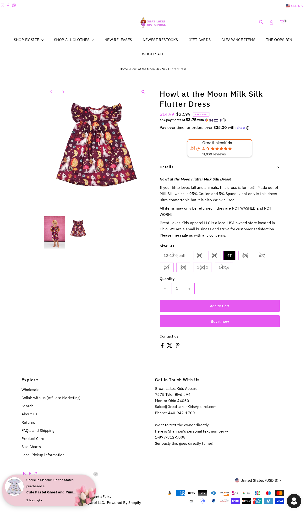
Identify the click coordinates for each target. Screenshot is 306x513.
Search (27, 405)
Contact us (169, 336)
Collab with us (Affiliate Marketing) (51, 397)
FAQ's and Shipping (38, 430)
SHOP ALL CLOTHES (72, 39)
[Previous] (51, 91)
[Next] (63, 91)
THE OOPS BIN (279, 39)
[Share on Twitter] (170, 346)
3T (216, 256)
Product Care (33, 438)
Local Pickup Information (43, 454)
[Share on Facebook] (162, 346)
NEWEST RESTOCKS (160, 39)
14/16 (226, 268)
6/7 (264, 256)
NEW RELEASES (118, 39)
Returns (28, 422)
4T (229, 255)
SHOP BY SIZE (27, 39)
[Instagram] (14, 6)
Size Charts (31, 446)
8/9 (185, 268)
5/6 (247, 256)
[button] (220, 119)
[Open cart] (281, 22)
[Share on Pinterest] (178, 346)
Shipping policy (100, 496)
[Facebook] (8, 6)
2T (201, 256)
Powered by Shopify (124, 502)
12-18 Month (177, 256)
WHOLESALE (153, 54)
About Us (29, 414)
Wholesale (30, 389)
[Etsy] (2, 6)
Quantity (167, 278)
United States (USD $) (259, 480)
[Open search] (261, 22)
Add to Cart (220, 305)
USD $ (295, 6)
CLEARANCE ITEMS (238, 39)
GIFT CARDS (200, 39)
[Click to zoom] (143, 91)
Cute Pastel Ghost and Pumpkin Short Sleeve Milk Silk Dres (51, 492)
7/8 (169, 268)
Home (124, 69)
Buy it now (220, 321)
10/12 (204, 268)
